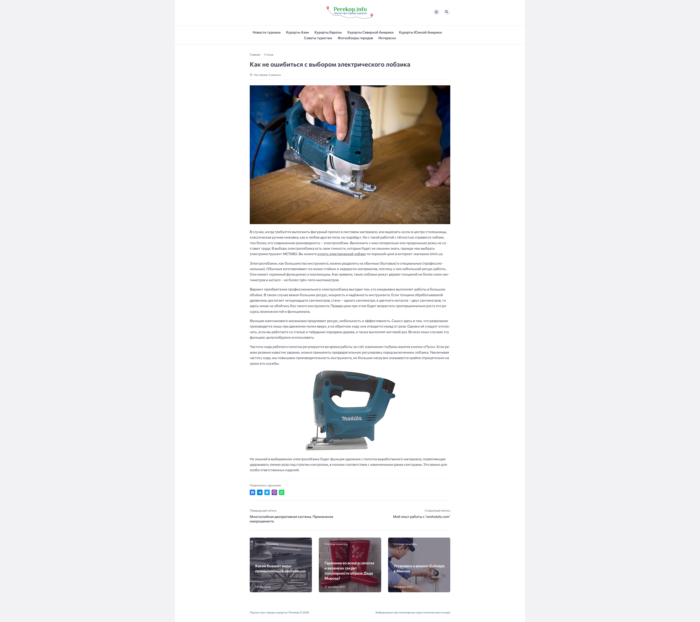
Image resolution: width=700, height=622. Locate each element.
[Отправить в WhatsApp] (281, 492)
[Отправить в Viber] (274, 492)
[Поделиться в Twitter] (267, 492)
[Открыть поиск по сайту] (446, 12)
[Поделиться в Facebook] (252, 492)
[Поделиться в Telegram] (259, 492)
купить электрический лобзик (341, 254)
